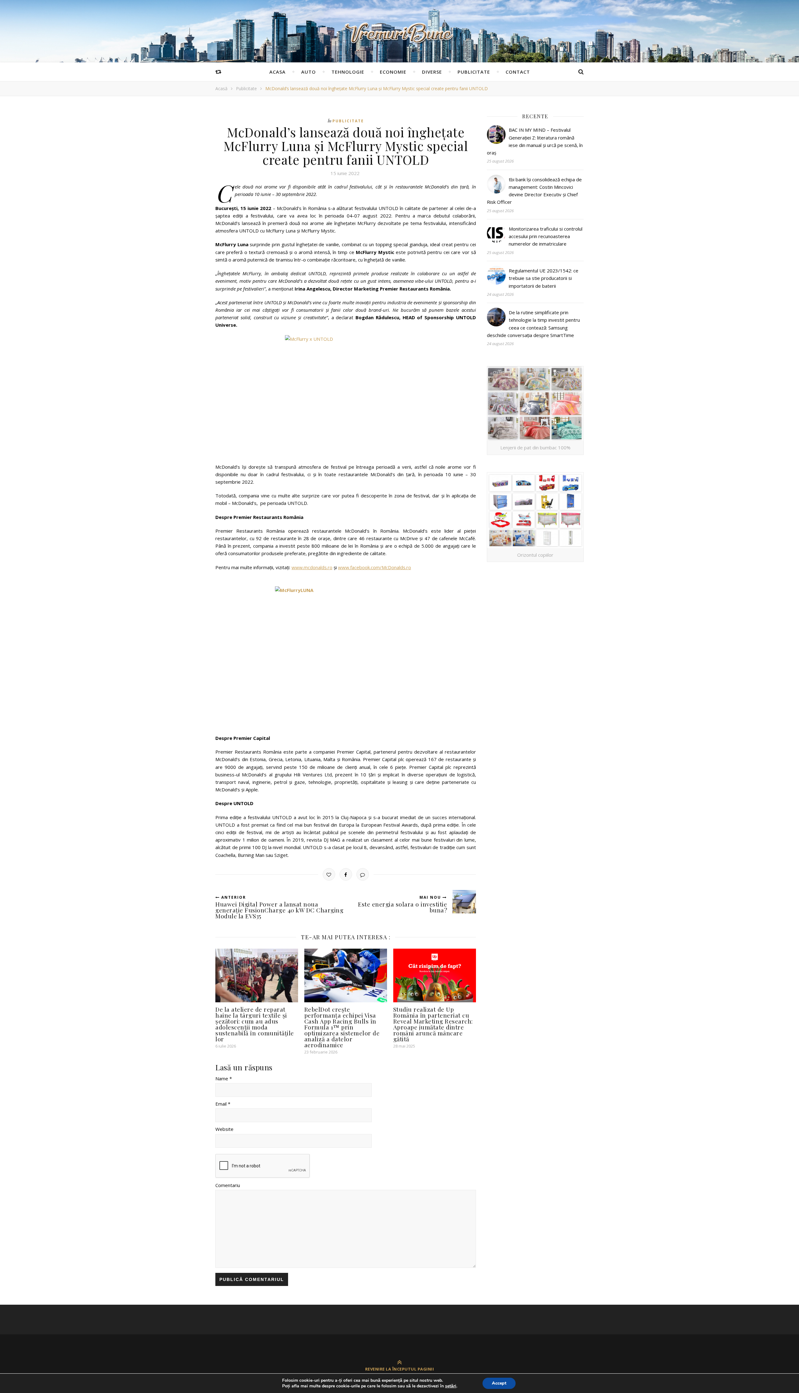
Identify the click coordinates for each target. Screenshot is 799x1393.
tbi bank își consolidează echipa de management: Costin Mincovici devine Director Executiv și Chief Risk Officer (534, 190)
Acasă (221, 88)
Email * (222, 1104)
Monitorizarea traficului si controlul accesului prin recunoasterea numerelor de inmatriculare (545, 236)
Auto (308, 72)
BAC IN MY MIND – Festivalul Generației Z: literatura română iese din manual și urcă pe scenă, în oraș (535, 141)
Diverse (432, 72)
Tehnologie (347, 72)
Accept (499, 1383)
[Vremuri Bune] (399, 33)
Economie (393, 72)
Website (224, 1129)
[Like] (329, 874)
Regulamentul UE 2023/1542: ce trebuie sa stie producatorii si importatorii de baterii (543, 278)
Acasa (277, 72)
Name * (223, 1078)
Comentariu (227, 1185)
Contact (518, 72)
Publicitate (474, 72)
